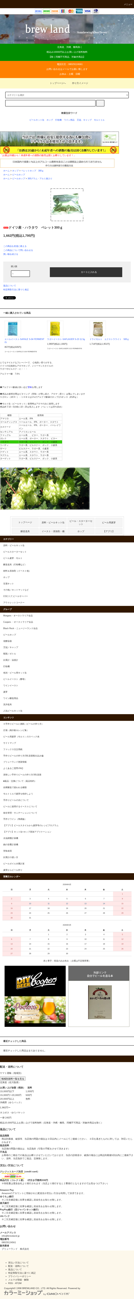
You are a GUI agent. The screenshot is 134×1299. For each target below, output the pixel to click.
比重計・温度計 (10, 660)
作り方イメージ (80, 83)
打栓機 (58, 120)
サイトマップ (9, 743)
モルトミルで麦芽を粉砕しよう (18, 794)
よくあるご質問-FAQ (13, 768)
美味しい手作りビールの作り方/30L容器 (22, 775)
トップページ (25, 522)
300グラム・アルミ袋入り (40, 178)
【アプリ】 (109, 531)
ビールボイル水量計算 (14, 864)
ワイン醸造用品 (10, 698)
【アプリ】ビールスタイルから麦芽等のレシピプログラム (31, 825)
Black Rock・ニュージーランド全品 (20, 628)
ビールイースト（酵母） (15, 679)
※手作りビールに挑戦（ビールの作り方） (23, 724)
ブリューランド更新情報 (15, 762)
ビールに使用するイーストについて (20, 806)
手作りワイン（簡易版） (15, 819)
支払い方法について (18, 1262)
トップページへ (58, 83)
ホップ (50, 120)
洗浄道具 (7, 704)
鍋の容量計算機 (10, 844)
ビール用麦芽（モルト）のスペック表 (21, 737)
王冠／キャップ (10, 647)
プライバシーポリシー (19, 1276)
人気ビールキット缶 (12, 711)
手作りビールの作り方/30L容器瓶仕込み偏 (23, 756)
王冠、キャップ (84, 120)
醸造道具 (25, 531)
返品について (9, 285)
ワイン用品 (69, 120)
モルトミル (99, 120)
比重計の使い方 (10, 857)
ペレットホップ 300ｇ (32, 171)
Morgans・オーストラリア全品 (18, 616)
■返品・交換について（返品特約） (19, 781)
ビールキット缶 (36, 120)
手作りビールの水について (16, 800)
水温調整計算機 (10, 838)
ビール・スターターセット (80, 522)
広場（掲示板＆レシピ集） (16, 730)
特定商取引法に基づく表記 (16, 289)
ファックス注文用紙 (12, 749)
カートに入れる (89, 271)
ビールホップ (18, 175)
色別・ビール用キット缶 (15, 673)
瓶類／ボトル (9, 654)
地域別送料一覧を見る (12, 1078)
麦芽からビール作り (12, 870)
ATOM (18, 1283)
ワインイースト (10, 685)
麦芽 (5, 692)
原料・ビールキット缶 (53, 522)
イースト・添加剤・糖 (53, 531)
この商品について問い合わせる (18, 250)
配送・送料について (18, 1266)
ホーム (6, 171)
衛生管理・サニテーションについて (20, 813)
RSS (10, 1283)
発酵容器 (7, 641)
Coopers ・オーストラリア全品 (18, 622)
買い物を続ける (10, 254)
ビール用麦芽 (109, 522)
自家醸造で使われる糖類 (15, 787)
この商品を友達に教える (15, 246)
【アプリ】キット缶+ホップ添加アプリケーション (27, 832)
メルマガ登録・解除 (18, 1279)
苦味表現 (7, 851)
